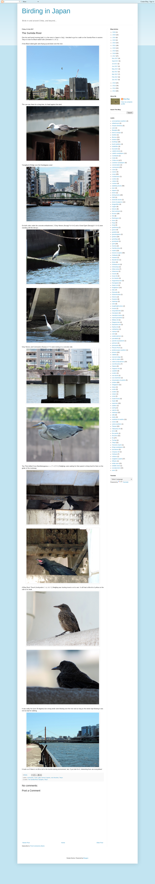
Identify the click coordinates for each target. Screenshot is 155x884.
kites (113, 290)
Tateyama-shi (116, 429)
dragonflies (115, 204)
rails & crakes (116, 359)
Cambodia (115, 156)
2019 (114, 51)
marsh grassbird (117, 317)
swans (114, 422)
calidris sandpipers (118, 153)
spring (114, 408)
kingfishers (115, 287)
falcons (114, 209)
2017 (114, 56)
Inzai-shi (114, 276)
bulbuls (114, 139)
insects (114, 274)
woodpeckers (116, 468)
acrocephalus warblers (119, 121)
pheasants (115, 345)
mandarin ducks (117, 315)
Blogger (85, 858)
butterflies (115, 146)
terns (113, 431)
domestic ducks (117, 199)
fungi (113, 225)
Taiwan (114, 426)
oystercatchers (116, 336)
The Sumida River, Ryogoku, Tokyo (38, 779)
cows (113, 169)
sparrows (115, 403)
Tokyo (61, 777)
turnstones (115, 449)
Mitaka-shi (115, 320)
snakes (114, 392)
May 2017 (115, 69)
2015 (114, 85)
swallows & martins (118, 419)
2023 (114, 40)
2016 (114, 83)
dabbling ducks (117, 186)
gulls (39, 777)
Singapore (115, 385)
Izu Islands (115, 278)
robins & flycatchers (118, 361)
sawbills (114, 371)
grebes (114, 236)
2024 (114, 37)
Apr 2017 (115, 71)
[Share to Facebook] (39, 775)
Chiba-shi (115, 160)
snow (113, 396)
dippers (114, 190)
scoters (114, 373)
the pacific (115, 433)
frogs (113, 223)
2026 (114, 32)
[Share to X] (36, 775)
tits (113, 438)
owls (113, 334)
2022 (114, 43)
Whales (114, 461)
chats (113, 158)
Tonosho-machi (117, 445)
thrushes (114, 435)
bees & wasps (116, 132)
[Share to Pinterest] (41, 775)
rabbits (114, 354)
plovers (114, 352)
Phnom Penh (116, 348)
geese (114, 230)
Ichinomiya (115, 267)
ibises (114, 262)
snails (114, 389)
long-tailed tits (116, 311)
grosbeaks (115, 241)
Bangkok (115, 130)
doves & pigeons (117, 202)
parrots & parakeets (118, 341)
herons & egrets (45, 777)
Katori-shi (115, 285)
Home (63, 842)
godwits (114, 232)
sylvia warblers (116, 424)
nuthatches (115, 329)
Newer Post (26, 842)
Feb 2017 (115, 77)
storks (114, 417)
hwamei (114, 257)
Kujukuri (114, 299)
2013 (114, 91)
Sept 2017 (115, 61)
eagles (114, 206)
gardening (115, 227)
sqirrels (114, 410)
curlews (114, 183)
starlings (114, 412)
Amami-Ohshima (117, 125)
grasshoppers (116, 234)
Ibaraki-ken (115, 260)
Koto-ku (114, 297)
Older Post (100, 842)
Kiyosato (114, 292)
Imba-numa (115, 269)
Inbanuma (115, 271)
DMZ (113, 197)
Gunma (114, 246)
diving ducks (116, 195)
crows (36, 777)
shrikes (114, 382)
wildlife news (116, 466)
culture (114, 181)
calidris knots (116, 151)
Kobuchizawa (116, 294)
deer (113, 188)
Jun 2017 (115, 66)
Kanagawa (115, 283)
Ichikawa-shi (116, 264)
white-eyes (115, 463)
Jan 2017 (115, 79)
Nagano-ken (116, 322)
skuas (114, 387)
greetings (115, 239)
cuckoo (114, 179)
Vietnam (114, 454)
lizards (114, 308)
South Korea (116, 398)
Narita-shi (115, 327)
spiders (114, 405)
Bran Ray (126, 99)
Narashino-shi (116, 324)
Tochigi (114, 440)
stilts (113, 415)
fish (113, 216)
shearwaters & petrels (118, 380)
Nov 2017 (115, 58)
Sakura (114, 366)
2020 (114, 48)
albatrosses (115, 123)
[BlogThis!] (34, 775)
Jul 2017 (115, 64)
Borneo (114, 137)
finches (114, 213)
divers (114, 193)
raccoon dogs (116, 357)
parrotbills (115, 338)
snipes (114, 394)
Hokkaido (115, 255)
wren (113, 470)
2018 (114, 53)
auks (113, 128)
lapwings (115, 301)
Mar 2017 (115, 74)
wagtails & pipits (117, 459)
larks (113, 304)
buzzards (115, 149)
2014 (114, 88)
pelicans (114, 343)
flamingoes (115, 218)
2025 (114, 35)
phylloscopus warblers (119, 350)
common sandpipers (118, 162)
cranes (114, 172)
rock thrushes (55, 777)
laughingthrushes (117, 306)
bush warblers (116, 144)
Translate (125, 482)
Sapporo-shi (116, 368)
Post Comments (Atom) (37, 846)
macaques (115, 313)
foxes (113, 220)
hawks (114, 250)
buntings (114, 142)
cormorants (30, 777)
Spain (114, 401)
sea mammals (116, 378)
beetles (114, 135)
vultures (114, 456)
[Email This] (32, 775)
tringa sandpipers (117, 447)
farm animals (116, 211)
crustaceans (116, 176)
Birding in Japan (46, 11)
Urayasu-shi (116, 452)
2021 (114, 45)
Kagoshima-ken (117, 280)
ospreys (114, 331)
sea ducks (115, 375)
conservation (116, 165)
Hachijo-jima (116, 248)
